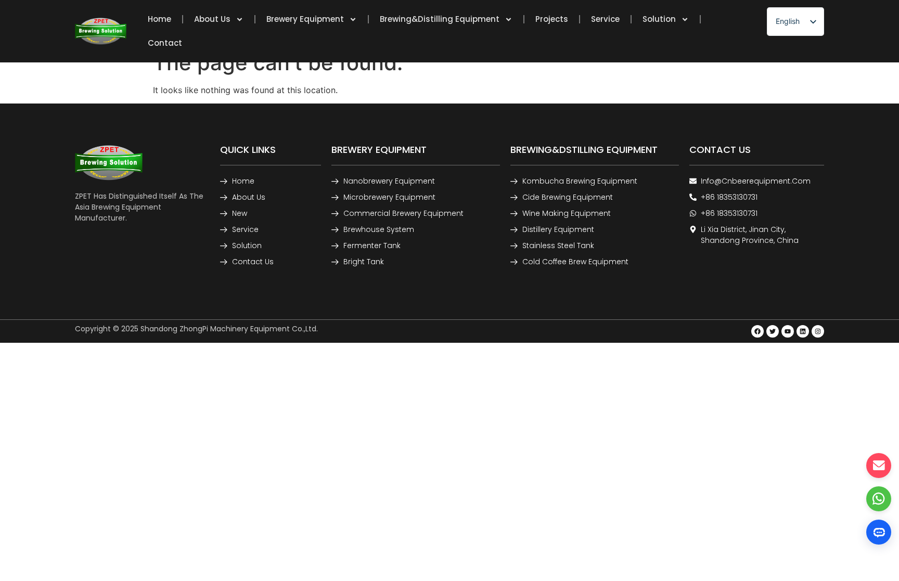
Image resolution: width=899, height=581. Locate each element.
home (159, 19)
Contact (165, 42)
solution (659, 19)
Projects (551, 19)
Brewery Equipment (305, 19)
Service (605, 19)
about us (212, 19)
